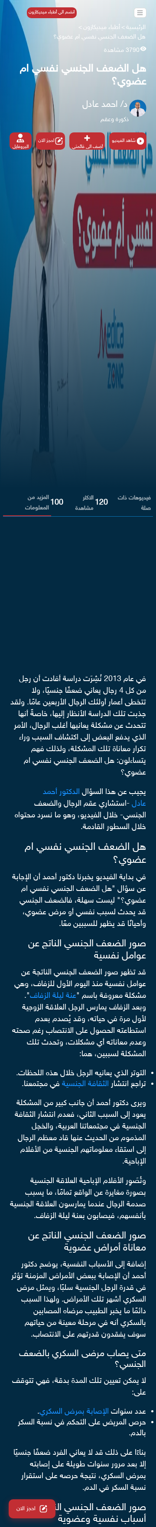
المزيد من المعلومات (37, 502)
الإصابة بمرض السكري (74, 1412)
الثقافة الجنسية (85, 1084)
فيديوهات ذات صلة (134, 503)
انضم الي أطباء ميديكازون (52, 12)
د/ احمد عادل (105, 104)
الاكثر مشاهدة (84, 503)
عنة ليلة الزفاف (53, 996)
